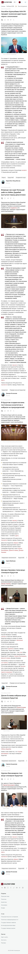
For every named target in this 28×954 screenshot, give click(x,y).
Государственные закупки (8, 928)
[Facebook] (11, 20)
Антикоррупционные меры (8, 925)
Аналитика (4, 902)
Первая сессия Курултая (17, 390)
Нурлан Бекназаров (20, 656)
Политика (3, 899)
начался (24, 170)
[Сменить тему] (20, 2)
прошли (23, 666)
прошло (14, 365)
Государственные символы (8, 922)
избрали (15, 543)
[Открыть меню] (25, 2)
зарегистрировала (7, 672)
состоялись (4, 662)
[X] (14, 20)
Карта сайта (4, 937)
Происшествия (5, 896)
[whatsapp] (5, 20)
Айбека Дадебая (6, 749)
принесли (4, 384)
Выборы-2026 (10, 6)
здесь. (3, 380)
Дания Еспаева (13, 550)
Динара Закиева (6, 583)
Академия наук (21, 177)
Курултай (11, 177)
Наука (3, 177)
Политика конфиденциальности (9, 919)
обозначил (20, 640)
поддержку (14, 207)
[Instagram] (2, 20)
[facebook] (11, 887)
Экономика (4, 905)
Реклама (3, 943)
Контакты (3, 940)
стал (20, 652)
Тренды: (3, 6)
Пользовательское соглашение (9, 916)
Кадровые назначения (9, 557)
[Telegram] (8, 20)
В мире (3, 908)
